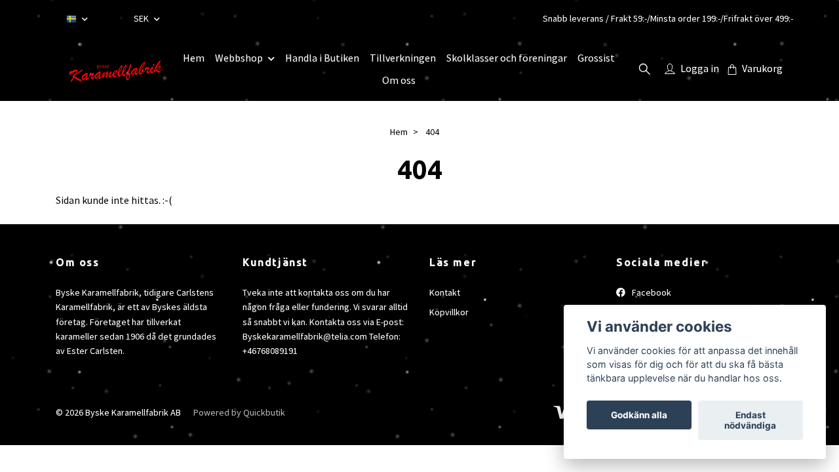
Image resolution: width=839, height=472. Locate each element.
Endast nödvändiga (750, 420)
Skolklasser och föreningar (506, 57)
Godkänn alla (639, 415)
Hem (194, 57)
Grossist (596, 57)
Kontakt (444, 292)
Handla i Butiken (322, 57)
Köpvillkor (449, 312)
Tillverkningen (403, 57)
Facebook (650, 292)
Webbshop (239, 57)
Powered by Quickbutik (239, 412)
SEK (142, 18)
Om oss (399, 80)
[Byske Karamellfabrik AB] (114, 69)
